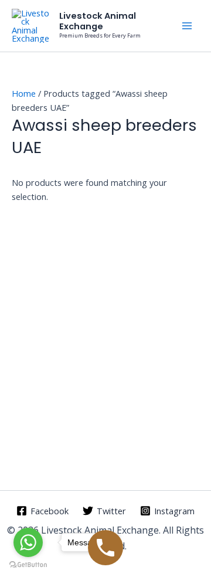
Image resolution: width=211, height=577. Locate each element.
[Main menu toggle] (187, 25)
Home (24, 93)
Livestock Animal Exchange (97, 21)
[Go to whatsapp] (28, 542)
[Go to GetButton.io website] (28, 565)
